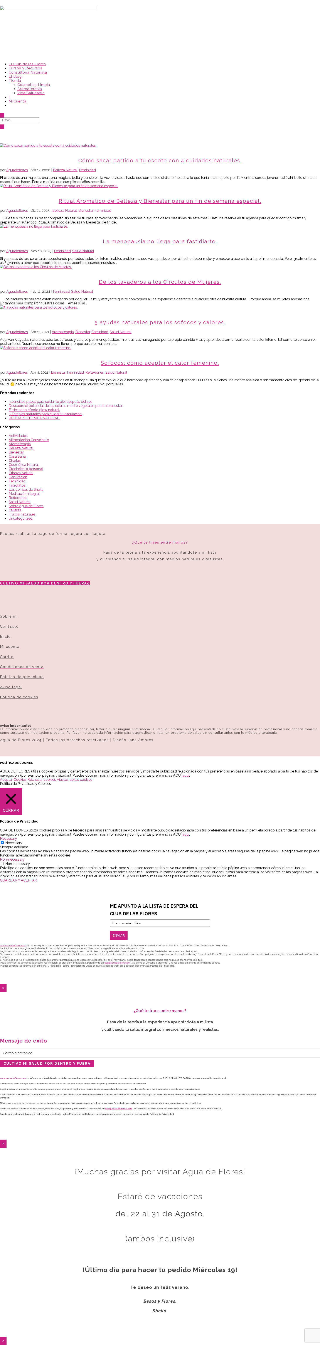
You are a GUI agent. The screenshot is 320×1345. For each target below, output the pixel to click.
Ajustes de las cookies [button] (74, 779)
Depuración (18, 477)
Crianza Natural (21, 473)
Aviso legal (11, 687)
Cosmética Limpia (33, 85)
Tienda (15, 81)
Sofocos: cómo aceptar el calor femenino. (160, 363)
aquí (185, 775)
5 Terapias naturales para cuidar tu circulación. (45, 414)
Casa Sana (17, 456)
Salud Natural (83, 251)
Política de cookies (19, 697)
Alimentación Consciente (29, 440)
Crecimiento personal (26, 469)
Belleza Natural (65, 170)
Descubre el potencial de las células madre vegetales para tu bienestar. (66, 406)
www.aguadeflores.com (13, 1078)
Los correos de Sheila (26, 489)
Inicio (5, 637)
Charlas (15, 460)
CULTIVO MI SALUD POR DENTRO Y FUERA (43, 583)
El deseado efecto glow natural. (34, 410)
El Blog (15, 76)
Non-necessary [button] (12, 859)
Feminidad (87, 170)
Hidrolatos (17, 485)
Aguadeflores (17, 170)
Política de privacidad (22, 677)
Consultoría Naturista (28, 72)
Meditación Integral (24, 494)
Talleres (15, 510)
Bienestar (85, 210)
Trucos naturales (22, 514)
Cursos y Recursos (25, 68)
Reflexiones (94, 372)
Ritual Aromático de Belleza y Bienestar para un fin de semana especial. (160, 201)
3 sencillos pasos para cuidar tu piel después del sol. (50, 402)
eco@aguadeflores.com (118, 1108)
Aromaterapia (29, 89)
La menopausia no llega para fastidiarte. (160, 241)
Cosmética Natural (24, 465)
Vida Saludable (31, 93)
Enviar (119, 935)
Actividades (18, 436)
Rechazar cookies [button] (41, 779)
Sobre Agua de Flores (26, 506)
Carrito (7, 657)
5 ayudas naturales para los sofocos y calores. (160, 322)
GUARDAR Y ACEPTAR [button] (18, 880)
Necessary (13, 843)
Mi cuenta (17, 101)
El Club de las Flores (27, 64)
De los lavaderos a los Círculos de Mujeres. (160, 282)
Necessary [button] (8, 838)
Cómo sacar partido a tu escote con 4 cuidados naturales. (160, 160)
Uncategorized (20, 518)
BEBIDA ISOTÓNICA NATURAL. (34, 418)
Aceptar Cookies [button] (13, 779)
